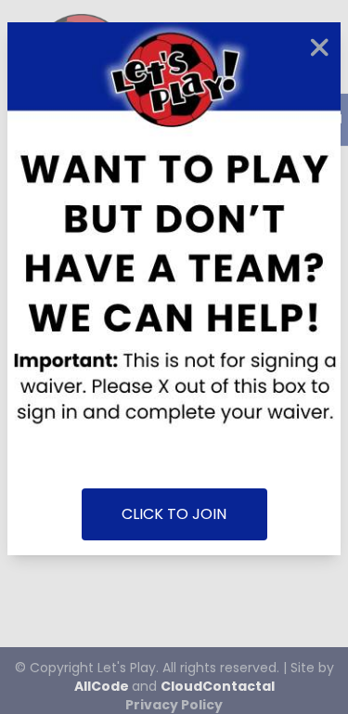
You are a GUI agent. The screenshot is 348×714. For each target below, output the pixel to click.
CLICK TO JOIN (174, 514)
